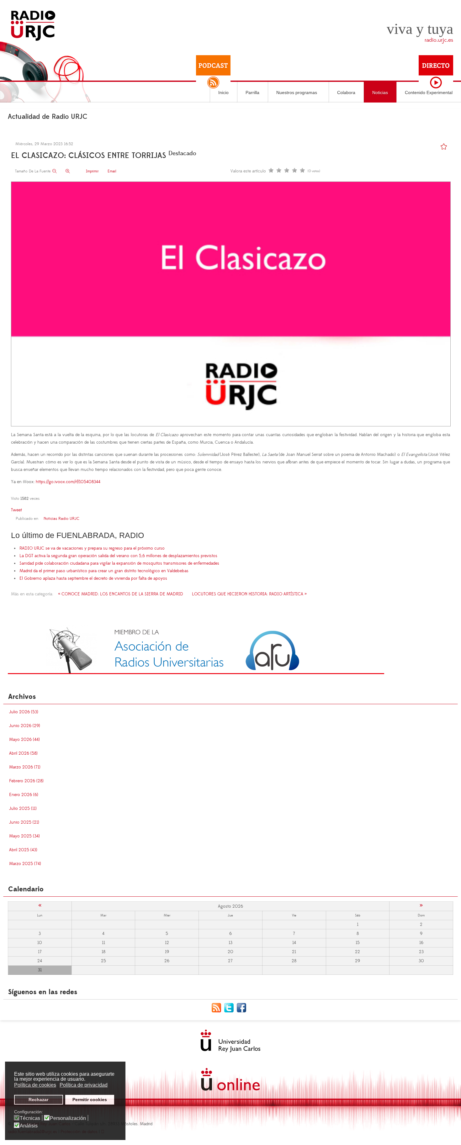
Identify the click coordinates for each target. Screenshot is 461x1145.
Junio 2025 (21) (24, 822)
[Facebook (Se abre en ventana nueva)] (243, 1007)
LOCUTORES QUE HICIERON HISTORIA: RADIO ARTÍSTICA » (249, 594)
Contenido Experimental (429, 92)
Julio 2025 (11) (23, 808)
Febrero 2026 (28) (26, 781)
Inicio (223, 92)
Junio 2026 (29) (24, 726)
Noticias (380, 92)
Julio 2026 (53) (23, 712)
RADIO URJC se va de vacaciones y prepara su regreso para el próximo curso (92, 548)
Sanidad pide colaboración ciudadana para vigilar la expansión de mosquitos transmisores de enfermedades (119, 563)
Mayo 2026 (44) (24, 739)
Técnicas (30, 1118)
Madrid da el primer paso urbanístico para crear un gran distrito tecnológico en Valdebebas (103, 571)
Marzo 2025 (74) (25, 864)
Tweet (16, 510)
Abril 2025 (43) (23, 850)
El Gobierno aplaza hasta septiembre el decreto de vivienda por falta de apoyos (93, 578)
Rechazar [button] (38, 1099)
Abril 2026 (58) (23, 753)
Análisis (29, 1125)
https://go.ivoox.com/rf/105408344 (68, 482)
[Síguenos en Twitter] (230, 1007)
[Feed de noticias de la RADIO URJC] (218, 1007)
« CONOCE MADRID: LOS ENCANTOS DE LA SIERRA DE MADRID (120, 594)
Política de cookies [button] (35, 1085)
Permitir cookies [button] (89, 1099)
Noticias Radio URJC (61, 518)
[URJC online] (230, 1079)
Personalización (68, 1118)
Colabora (346, 92)
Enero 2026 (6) (23, 795)
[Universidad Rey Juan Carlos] (230, 1041)
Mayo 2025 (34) (24, 836)
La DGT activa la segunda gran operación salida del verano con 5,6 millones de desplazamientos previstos (118, 556)
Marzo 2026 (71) (24, 767)
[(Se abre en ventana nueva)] (196, 649)
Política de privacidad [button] (84, 1085)
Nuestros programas (296, 92)
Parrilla (252, 92)
